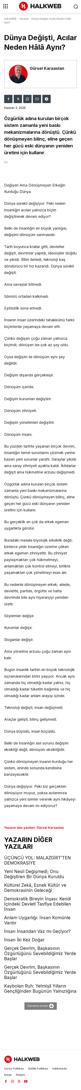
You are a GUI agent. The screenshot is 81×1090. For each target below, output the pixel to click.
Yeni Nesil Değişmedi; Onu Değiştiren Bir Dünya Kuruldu (34, 874)
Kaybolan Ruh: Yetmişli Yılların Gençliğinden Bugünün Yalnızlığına (40, 988)
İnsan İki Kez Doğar (24, 939)
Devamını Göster (38, 1005)
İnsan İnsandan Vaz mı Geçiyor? (37, 931)
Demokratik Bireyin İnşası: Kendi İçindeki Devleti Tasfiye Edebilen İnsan (37, 904)
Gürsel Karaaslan (47, 68)
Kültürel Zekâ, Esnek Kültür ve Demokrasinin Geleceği (35, 888)
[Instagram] (12, 1081)
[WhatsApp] (27, 99)
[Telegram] (46, 99)
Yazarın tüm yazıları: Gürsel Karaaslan (34, 828)
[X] (18, 99)
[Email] (37, 99)
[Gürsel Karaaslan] (18, 74)
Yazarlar (24, 18)
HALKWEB (10, 18)
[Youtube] (25, 1081)
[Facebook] (8, 99)
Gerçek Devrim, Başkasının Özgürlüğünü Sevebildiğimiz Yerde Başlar (40, 953)
